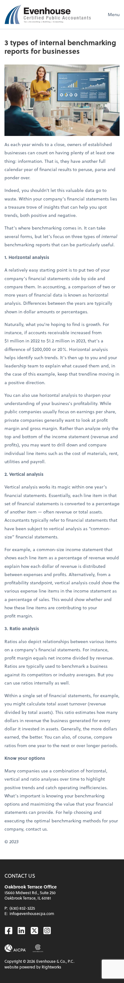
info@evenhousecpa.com (32, 913)
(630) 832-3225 (22, 908)
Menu (114, 14)
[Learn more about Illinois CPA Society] (38, 948)
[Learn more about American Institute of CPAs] (15, 948)
